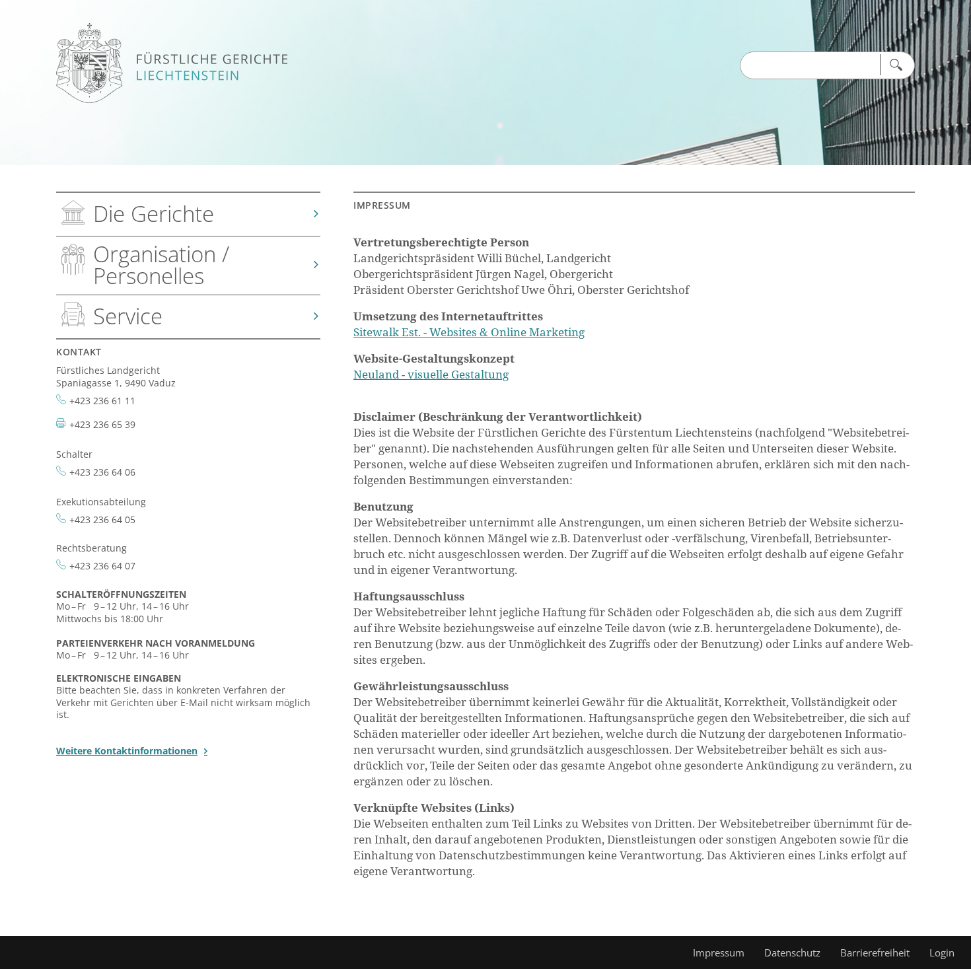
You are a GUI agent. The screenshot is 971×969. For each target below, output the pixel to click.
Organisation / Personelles (161, 265)
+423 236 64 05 (102, 519)
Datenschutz (792, 952)
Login (941, 952)
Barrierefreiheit (875, 952)
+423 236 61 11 (102, 400)
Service (127, 316)
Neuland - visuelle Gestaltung (431, 374)
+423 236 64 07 (102, 565)
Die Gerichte (153, 214)
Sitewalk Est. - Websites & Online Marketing (469, 332)
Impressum (718, 952)
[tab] (188, 214)
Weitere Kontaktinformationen (127, 750)
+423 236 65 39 (102, 424)
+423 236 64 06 (102, 472)
